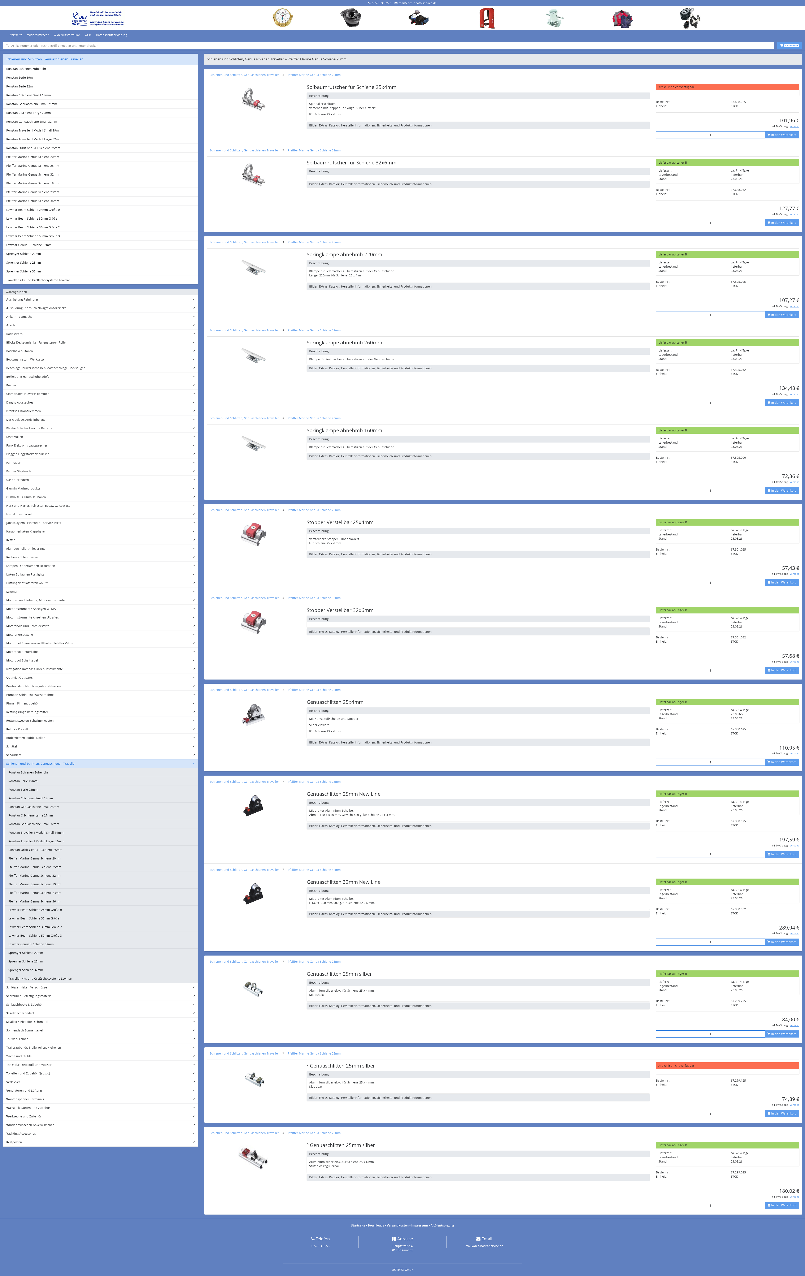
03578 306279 (381, 3)
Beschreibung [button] (319, 96)
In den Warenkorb (783, 135)
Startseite (15, 35)
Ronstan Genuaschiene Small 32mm (31, 122)
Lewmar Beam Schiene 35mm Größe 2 (33, 227)
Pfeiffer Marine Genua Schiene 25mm (32, 166)
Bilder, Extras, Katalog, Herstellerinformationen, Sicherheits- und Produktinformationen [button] (370, 125)
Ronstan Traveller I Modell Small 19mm (33, 130)
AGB (88, 35)
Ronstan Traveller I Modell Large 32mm (33, 139)
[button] (100, 299)
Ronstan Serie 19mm (20, 77)
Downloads (376, 1225)
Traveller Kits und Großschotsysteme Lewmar (38, 280)
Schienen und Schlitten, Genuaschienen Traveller (244, 75)
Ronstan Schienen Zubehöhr (26, 69)
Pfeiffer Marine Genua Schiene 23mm (32, 192)
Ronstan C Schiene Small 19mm (28, 95)
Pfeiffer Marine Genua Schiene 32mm (32, 174)
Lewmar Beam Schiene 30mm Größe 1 (33, 218)
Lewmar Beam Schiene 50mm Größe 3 (33, 236)
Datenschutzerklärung (111, 35)
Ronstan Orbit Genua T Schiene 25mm (33, 148)
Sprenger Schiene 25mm (23, 262)
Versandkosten (398, 1225)
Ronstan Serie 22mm (20, 86)
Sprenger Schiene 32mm (23, 271)
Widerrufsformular (67, 35)
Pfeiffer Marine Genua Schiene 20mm (32, 157)
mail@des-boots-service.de (418, 3)
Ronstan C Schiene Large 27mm (28, 113)
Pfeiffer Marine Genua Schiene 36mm (32, 201)
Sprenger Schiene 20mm (23, 254)
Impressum (419, 1225)
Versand (794, 126)
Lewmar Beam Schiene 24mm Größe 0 (33, 210)
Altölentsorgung (442, 1225)
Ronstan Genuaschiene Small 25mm (31, 104)
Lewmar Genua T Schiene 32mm (29, 245)
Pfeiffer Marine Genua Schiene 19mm (32, 183)
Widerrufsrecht (38, 35)
